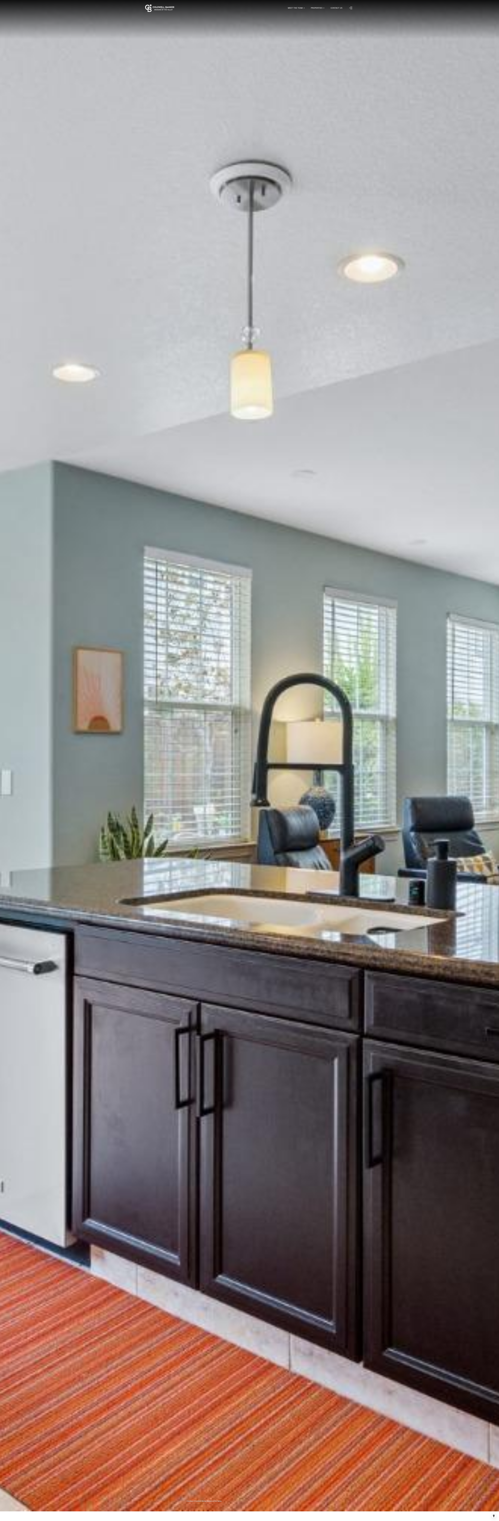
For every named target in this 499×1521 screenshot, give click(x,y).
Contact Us (336, 8)
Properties (316, 8)
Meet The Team (295, 8)
